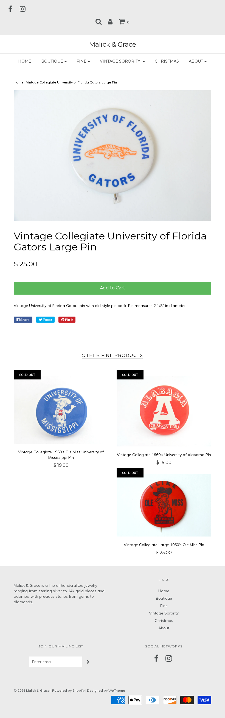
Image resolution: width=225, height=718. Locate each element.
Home (24, 61)
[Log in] (110, 21)
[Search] (98, 21)
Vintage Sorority (164, 613)
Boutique (164, 598)
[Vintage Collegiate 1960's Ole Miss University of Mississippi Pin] (61, 410)
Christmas (167, 61)
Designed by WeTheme (106, 690)
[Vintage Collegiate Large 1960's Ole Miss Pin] (164, 505)
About (163, 627)
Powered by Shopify (68, 690)
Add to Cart (112, 287)
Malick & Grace (112, 44)
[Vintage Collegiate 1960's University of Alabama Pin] (164, 411)
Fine (164, 605)
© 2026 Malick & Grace (32, 690)
